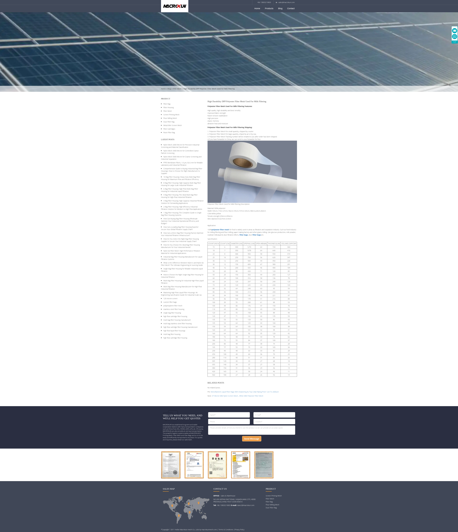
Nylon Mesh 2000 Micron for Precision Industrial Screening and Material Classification (180, 146)
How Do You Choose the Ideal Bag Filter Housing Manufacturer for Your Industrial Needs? (180, 246)
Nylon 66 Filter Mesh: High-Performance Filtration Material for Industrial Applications (180, 252)
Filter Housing (168, 107)
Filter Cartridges (169, 129)
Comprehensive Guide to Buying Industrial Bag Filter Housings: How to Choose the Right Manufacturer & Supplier (181, 170)
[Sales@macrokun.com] (454, 30)
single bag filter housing (172, 313)
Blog (280, 8)
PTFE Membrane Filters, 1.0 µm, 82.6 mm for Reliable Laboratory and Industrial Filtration (182, 163)
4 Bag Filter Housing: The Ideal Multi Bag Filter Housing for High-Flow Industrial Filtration (179, 196)
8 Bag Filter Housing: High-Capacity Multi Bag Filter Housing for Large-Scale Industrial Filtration (181, 184)
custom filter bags (170, 302)
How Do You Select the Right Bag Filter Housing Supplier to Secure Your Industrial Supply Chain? (180, 240)
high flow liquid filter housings (174, 331)
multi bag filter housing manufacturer (177, 320)
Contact (291, 8)
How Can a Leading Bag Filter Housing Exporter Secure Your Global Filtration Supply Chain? (179, 228)
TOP (454, 42)
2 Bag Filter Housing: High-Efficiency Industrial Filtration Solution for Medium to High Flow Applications (181, 208)
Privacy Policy (239, 529)
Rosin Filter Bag (169, 132)
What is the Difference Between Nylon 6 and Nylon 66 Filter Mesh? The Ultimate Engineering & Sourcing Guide (182, 264)
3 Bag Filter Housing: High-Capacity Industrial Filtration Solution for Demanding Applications (182, 202)
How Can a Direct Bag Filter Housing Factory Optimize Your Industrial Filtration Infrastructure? (182, 234)
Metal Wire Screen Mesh (172, 125)
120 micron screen (170, 298)
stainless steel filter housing (173, 309)
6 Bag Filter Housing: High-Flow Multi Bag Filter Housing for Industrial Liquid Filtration (179, 190)
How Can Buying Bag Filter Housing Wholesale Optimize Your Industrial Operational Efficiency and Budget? (180, 221)
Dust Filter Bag (168, 122)
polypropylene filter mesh (172, 305)
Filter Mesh (177, 89)
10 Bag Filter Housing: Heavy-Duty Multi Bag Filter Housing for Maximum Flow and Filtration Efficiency (180, 178)
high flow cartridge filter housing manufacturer (180, 327)
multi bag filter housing (171, 334)
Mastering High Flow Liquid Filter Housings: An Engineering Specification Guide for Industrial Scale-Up (181, 293)
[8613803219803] (454, 36)
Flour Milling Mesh (170, 118)
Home (257, 8)
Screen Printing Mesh (171, 114)
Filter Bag (166, 104)
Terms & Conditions (226, 529)
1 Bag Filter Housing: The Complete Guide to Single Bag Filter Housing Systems (181, 214)
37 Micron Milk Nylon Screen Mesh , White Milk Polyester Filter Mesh (237, 396)
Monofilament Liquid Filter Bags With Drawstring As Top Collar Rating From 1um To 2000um (245, 392)
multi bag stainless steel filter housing (177, 323)
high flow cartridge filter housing (175, 316)
